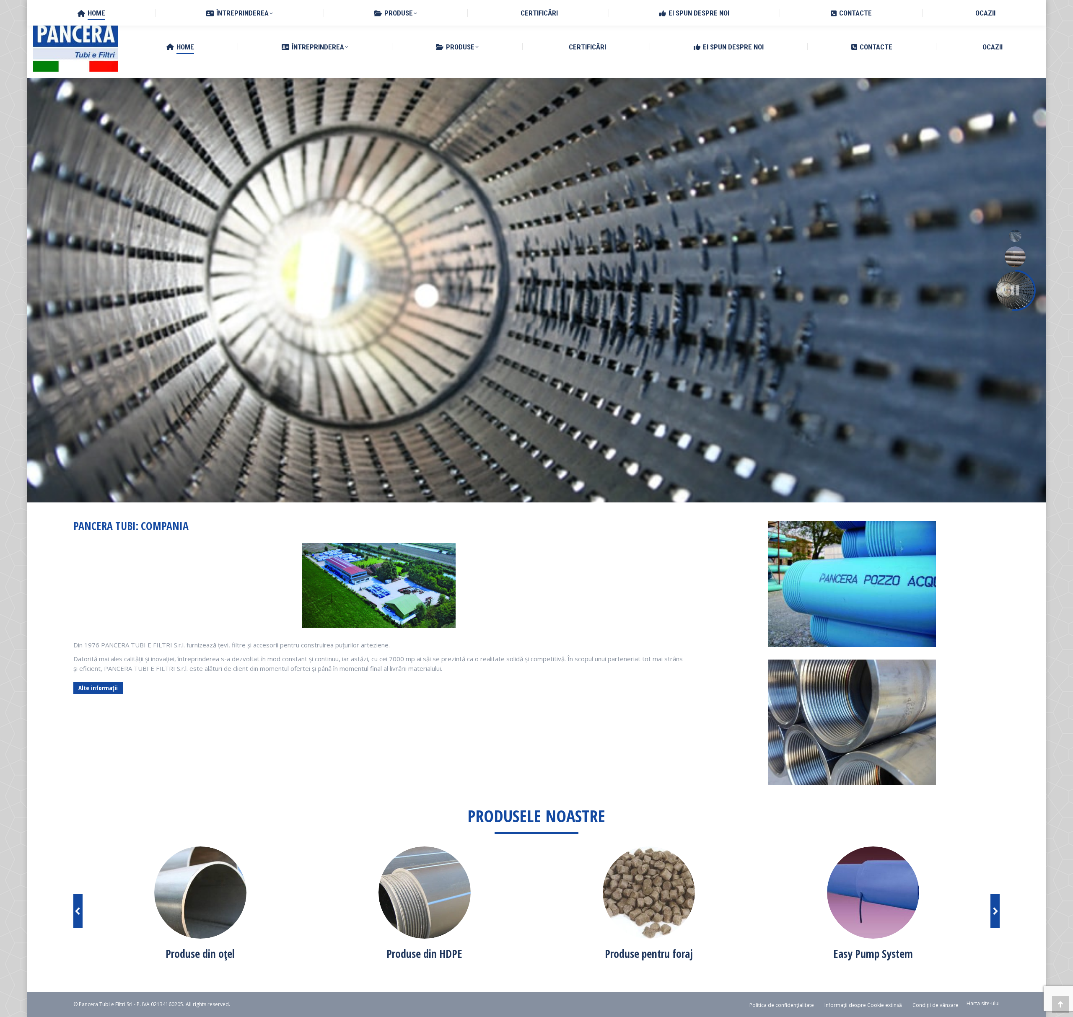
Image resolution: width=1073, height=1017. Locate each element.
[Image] (200, 892)
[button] (78, 911)
